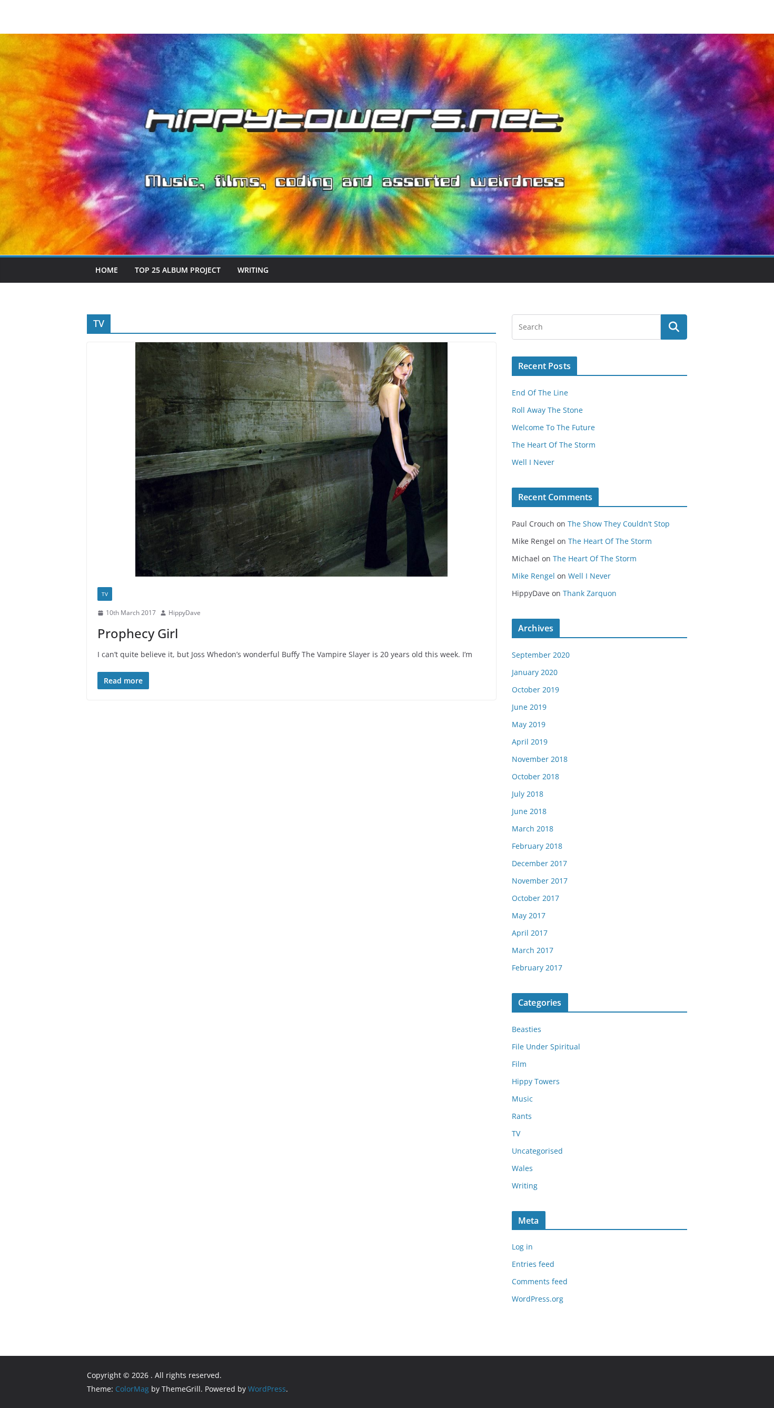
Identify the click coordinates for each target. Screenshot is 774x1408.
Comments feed (540, 1281)
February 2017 (537, 968)
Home (106, 270)
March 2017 (532, 950)
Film (519, 1064)
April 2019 (530, 742)
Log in (522, 1247)
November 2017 (540, 881)
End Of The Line (540, 393)
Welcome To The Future (553, 427)
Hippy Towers (536, 1081)
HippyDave (184, 612)
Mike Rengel (533, 576)
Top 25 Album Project (178, 270)
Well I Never (533, 462)
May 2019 (528, 724)
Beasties (526, 1029)
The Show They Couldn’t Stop (619, 524)
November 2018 (540, 759)
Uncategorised (537, 1151)
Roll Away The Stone (547, 410)
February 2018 (537, 846)
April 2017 (530, 933)
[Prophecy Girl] (291, 459)
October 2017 (535, 898)
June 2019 (529, 707)
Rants (522, 1116)
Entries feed (533, 1264)
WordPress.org (537, 1299)
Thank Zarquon (590, 593)
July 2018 (527, 794)
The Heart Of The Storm (554, 445)
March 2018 (532, 829)
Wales (522, 1168)
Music (522, 1099)
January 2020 (535, 672)
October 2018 (535, 776)
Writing (253, 270)
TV (105, 594)
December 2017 (539, 863)
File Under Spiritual (546, 1047)
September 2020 (541, 655)
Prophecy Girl (137, 633)
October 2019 (535, 690)
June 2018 (529, 811)
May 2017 (528, 915)
